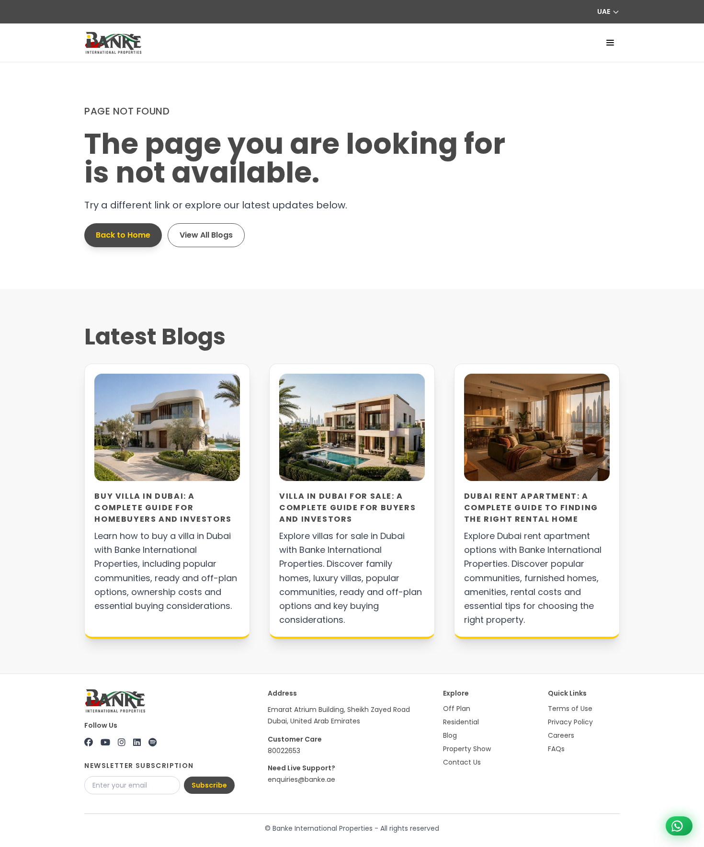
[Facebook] (88, 742)
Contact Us (462, 762)
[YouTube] (105, 742)
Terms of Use (570, 708)
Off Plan (456, 708)
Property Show (467, 749)
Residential (461, 722)
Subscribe (209, 785)
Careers (561, 735)
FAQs (556, 749)
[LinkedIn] (137, 742)
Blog (450, 735)
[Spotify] (152, 742)
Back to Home (123, 234)
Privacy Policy (570, 722)
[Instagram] (121, 742)
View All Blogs (206, 234)
